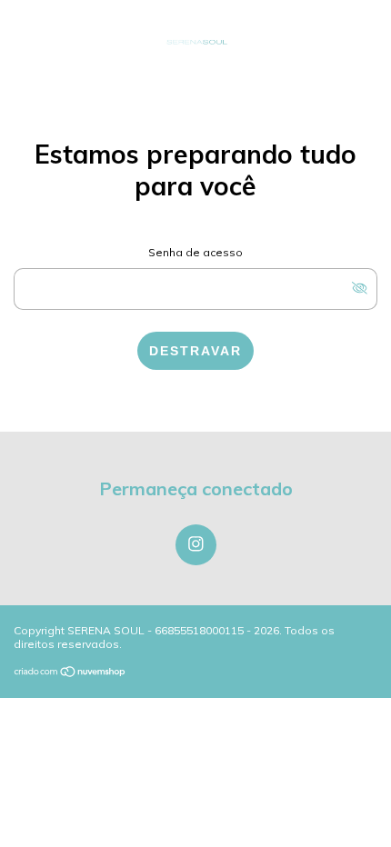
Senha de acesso (195, 252)
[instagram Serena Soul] (195, 544)
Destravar (195, 351)
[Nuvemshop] (70, 673)
